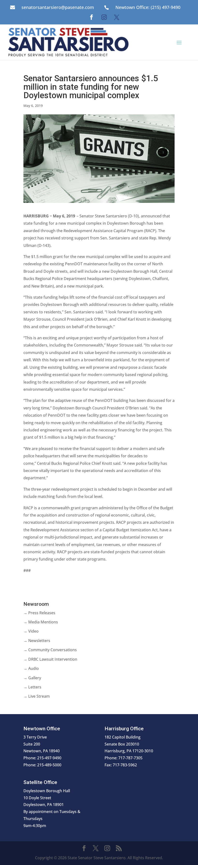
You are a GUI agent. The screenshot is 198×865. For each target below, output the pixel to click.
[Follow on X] (116, 17)
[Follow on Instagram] (104, 17)
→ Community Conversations (50, 649)
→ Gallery (32, 677)
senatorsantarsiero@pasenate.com (57, 7)
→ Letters (32, 687)
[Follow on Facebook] (91, 17)
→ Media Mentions (40, 622)
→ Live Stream (36, 696)
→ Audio (31, 668)
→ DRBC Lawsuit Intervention (50, 659)
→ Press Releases (39, 612)
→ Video (31, 631)
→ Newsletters (36, 640)
